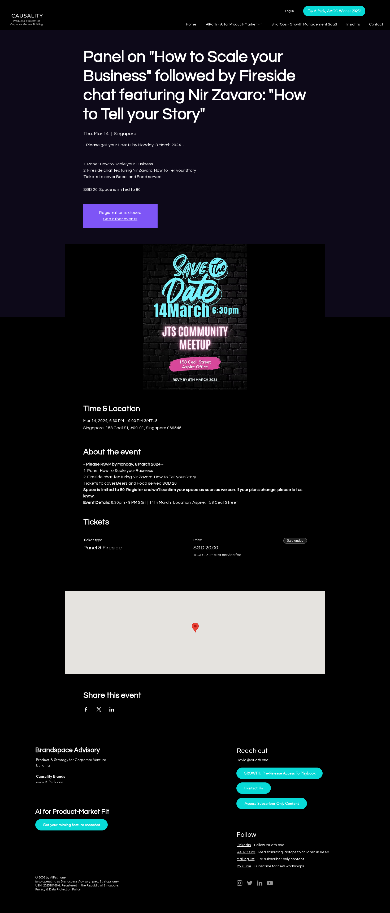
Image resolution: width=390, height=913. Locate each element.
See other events (120, 219)
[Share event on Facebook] (85, 709)
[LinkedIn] (259, 883)
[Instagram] (239, 883)
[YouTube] (270, 883)
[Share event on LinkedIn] (111, 709)
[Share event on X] (98, 709)
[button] (354, 24)
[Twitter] (249, 883)
